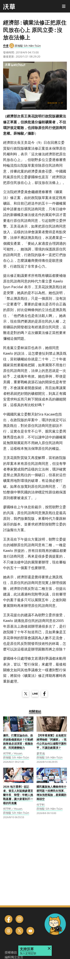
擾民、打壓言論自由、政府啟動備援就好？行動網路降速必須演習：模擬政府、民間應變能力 (18, 741)
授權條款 (11, 952)
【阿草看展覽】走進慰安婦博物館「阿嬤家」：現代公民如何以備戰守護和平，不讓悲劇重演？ (51, 741)
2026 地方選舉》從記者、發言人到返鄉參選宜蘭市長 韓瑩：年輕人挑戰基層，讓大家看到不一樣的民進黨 (18, 795)
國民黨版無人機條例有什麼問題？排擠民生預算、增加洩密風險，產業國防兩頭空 (51, 793)
